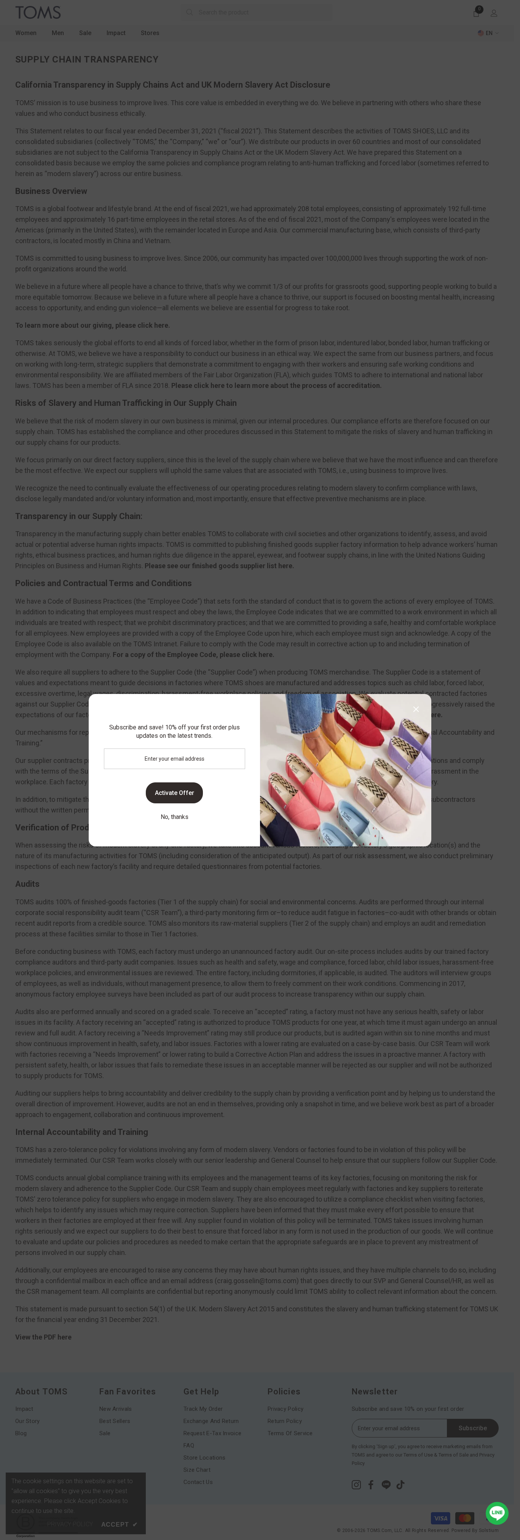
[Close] (416, 709)
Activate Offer (174, 792)
